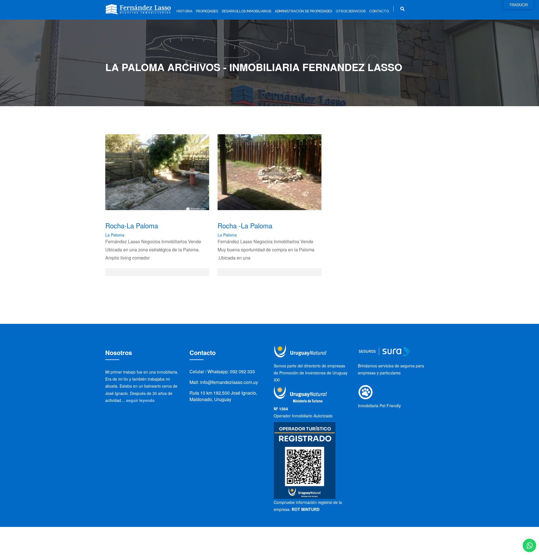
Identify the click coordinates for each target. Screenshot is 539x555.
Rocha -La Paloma (245, 225)
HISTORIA (184, 11)
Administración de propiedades (303, 11)
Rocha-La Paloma (131, 225)
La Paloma (114, 235)
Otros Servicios (351, 11)
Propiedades (207, 11)
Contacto (379, 11)
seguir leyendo (140, 400)
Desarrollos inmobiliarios (246, 11)
